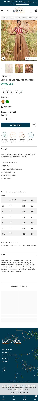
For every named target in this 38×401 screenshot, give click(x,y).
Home (5, 18)
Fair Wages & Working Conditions (13, 141)
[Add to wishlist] (33, 125)
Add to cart (15, 125)
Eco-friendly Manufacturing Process (4, 141)
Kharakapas (6, 76)
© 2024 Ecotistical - (13, 381)
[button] (31, 58)
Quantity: (4, 115)
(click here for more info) (22, 4)
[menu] (2, 11)
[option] (19, 40)
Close (36, 3)
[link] (10, 319)
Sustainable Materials (22, 140)
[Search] (8, 11)
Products (12, 18)
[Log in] (30, 11)
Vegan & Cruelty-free (31, 140)
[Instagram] (4, 369)
